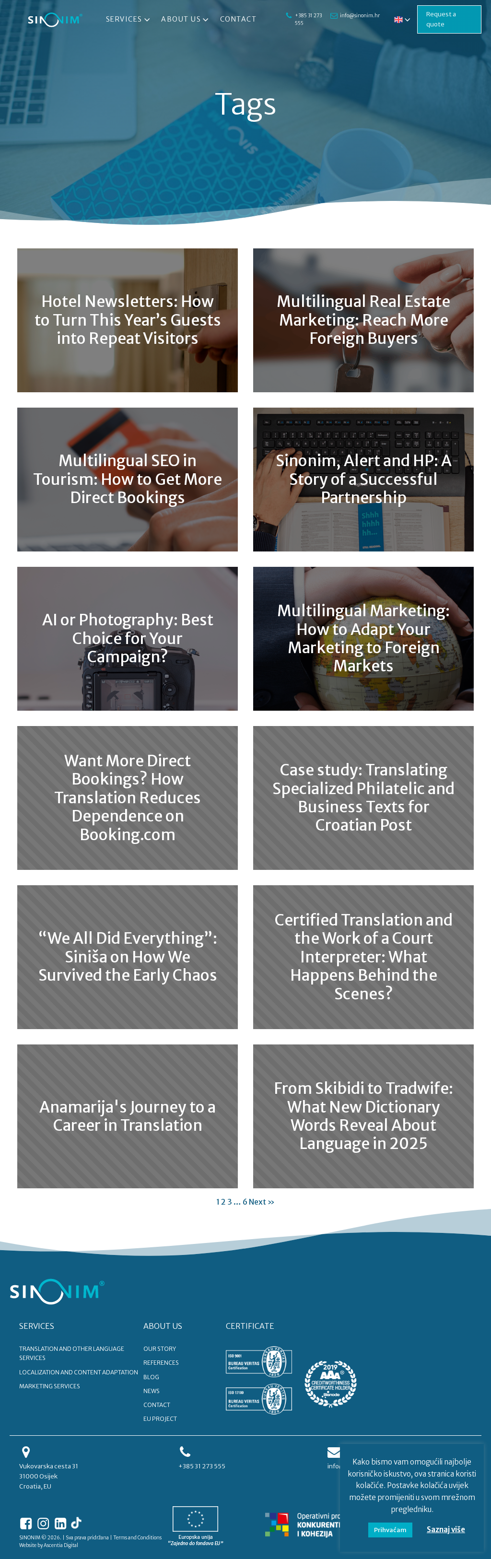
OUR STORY (159, 1348)
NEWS (151, 1391)
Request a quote (441, 19)
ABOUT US (162, 1326)
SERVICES (36, 1326)
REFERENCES (161, 1362)
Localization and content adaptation (78, 1372)
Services (124, 19)
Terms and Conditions (137, 1538)
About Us (181, 19)
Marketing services (49, 1386)
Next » (262, 1202)
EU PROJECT (160, 1418)
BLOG (151, 1377)
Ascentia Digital (61, 1545)
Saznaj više (446, 1529)
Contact (238, 19)
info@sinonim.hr (360, 15)
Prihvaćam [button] (390, 1530)
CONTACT (156, 1404)
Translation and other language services (71, 1353)
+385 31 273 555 (308, 19)
